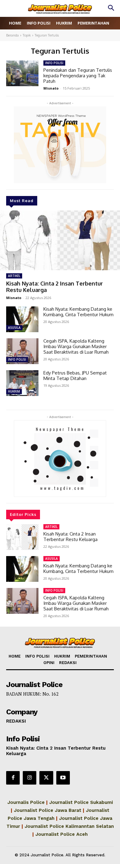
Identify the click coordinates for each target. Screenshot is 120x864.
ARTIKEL (14, 276)
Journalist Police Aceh (61, 834)
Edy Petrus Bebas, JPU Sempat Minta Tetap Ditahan (75, 375)
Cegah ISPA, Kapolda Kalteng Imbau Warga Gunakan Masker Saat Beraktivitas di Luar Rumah (76, 346)
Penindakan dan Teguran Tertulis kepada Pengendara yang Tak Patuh (77, 75)
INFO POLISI (17, 359)
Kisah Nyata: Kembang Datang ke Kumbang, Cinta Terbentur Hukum (78, 311)
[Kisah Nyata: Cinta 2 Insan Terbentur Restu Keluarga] (60, 240)
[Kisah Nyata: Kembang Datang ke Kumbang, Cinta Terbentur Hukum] (22, 319)
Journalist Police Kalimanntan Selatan (69, 826)
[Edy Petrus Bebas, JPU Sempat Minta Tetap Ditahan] (22, 383)
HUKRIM (14, 391)
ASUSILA (14, 327)
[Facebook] (13, 778)
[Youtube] (63, 778)
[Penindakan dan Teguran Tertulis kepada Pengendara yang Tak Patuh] (22, 73)
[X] (46, 778)
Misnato (13, 297)
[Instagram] (29, 778)
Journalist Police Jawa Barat (47, 810)
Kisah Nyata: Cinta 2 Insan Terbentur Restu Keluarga (54, 287)
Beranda (12, 35)
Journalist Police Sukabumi (81, 802)
